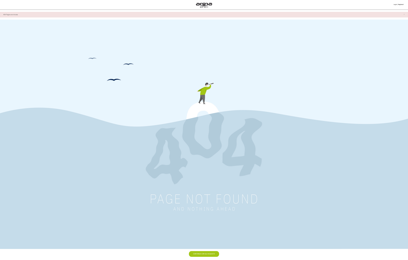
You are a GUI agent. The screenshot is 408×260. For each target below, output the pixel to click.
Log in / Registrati (399, 4)
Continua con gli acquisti (204, 254)
